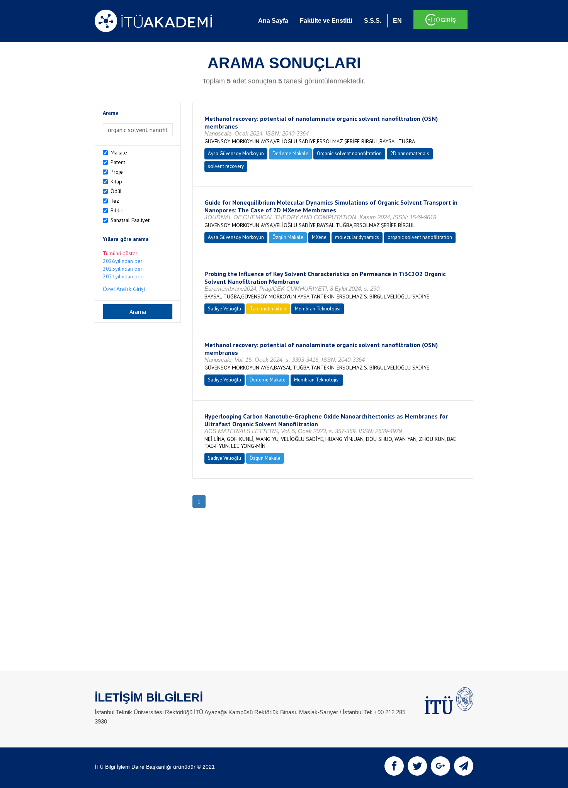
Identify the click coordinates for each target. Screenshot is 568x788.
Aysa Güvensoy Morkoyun (236, 153)
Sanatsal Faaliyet (130, 220)
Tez (115, 200)
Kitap (116, 181)
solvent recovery (226, 166)
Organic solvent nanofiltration (349, 153)
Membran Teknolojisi (317, 308)
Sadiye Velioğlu (224, 308)
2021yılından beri (123, 276)
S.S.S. (372, 20)
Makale (119, 152)
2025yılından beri (123, 268)
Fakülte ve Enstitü (326, 20)
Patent (118, 162)
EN (397, 20)
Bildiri (117, 210)
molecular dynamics (357, 237)
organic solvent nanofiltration (420, 237)
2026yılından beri (123, 261)
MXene (319, 237)
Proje (117, 171)
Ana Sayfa (273, 20)
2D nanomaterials (409, 153)
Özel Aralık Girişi (124, 289)
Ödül (116, 191)
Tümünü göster (120, 253)
